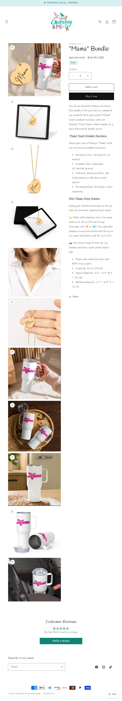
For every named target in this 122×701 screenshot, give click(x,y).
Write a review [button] (61, 641)
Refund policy (49, 693)
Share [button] (76, 296)
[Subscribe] (61, 667)
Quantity (73, 69)
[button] (6, 21)
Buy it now (91, 96)
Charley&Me (20, 694)
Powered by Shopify (32, 694)
